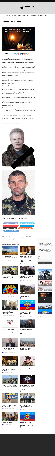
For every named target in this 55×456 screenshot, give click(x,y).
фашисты (25, 218)
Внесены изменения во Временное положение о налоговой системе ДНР (8, 331)
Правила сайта (18, 0)
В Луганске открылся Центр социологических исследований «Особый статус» (45, 289)
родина (22, 218)
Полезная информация (37, 15)
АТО (21, 327)
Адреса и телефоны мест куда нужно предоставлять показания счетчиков (44, 300)
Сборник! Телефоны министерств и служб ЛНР (44, 284)
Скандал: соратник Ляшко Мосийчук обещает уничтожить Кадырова (26, 277)
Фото (28, 15)
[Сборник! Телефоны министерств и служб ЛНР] (45, 283)
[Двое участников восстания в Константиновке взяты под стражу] (27, 434)
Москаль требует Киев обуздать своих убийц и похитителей (8, 312)
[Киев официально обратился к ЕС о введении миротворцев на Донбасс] (10, 379)
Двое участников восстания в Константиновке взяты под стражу (27, 441)
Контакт (46, 15)
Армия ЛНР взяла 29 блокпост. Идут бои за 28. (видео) (45, 307)
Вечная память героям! (43, 296)
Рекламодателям (29, 0)
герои (8, 218)
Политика (22, 254)
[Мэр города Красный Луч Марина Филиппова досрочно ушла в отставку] (10, 398)
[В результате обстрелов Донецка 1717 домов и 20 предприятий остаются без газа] (27, 323)
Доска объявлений (42, 272)
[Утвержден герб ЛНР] (10, 289)
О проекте (13, 0)
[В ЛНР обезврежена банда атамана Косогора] (27, 289)
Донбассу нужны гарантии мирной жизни (28, 237)
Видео (24, 15)
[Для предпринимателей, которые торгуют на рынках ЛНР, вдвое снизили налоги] (27, 416)
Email (39, 258)
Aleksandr (6, 260)
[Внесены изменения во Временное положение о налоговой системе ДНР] (10, 323)
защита (11, 218)
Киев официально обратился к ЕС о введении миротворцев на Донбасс (10, 387)
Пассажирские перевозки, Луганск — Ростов (44, 275)
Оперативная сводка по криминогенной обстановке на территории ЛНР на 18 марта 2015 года (9, 441)
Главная (8, 15)
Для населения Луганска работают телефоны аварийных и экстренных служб (26, 350)
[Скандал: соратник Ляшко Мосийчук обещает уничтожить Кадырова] (27, 270)
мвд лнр (14, 218)
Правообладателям (23, 0)
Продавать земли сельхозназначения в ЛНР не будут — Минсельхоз (9, 258)
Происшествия (27, 292)
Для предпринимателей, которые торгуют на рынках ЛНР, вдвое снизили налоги (27, 424)
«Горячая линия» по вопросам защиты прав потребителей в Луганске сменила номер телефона (9, 368)
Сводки (10, 437)
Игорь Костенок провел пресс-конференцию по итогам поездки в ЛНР (8, 349)
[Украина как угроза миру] (10, 416)
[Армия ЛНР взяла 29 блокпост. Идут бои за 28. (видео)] (45, 306)
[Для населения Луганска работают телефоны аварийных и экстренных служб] (27, 342)
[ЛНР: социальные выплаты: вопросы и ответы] (45, 311)
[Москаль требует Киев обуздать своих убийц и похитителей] (10, 305)
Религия (8, 308)
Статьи (19, 15)
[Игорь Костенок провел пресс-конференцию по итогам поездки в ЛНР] (10, 342)
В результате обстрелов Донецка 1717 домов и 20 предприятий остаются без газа (26, 331)
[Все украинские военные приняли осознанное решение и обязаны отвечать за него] (10, 270)
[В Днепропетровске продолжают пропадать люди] (27, 361)
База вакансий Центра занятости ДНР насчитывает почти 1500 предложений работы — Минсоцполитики (27, 406)
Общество (8, 254)
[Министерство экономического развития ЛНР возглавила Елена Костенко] (27, 305)
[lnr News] (27, 8)
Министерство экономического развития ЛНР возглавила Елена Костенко (26, 312)
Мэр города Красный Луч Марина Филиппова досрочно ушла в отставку (9, 405)
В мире (21, 253)
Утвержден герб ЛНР (7, 295)
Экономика (22, 420)
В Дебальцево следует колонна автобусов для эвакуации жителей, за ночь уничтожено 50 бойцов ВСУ (9, 238)
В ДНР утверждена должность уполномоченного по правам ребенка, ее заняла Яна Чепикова (27, 387)
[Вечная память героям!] (45, 294)
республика (18, 218)
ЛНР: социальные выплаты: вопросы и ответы (44, 313)
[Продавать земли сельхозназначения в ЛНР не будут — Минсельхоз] (10, 250)
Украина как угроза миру (8, 422)
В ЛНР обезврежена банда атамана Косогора (26, 295)
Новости (14, 15)
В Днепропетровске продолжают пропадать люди (27, 367)
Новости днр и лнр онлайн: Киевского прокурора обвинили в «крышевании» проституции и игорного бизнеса (26, 259)
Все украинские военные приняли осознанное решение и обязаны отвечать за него (9, 278)
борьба (5, 218)
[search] (52, 1)
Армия (21, 364)
